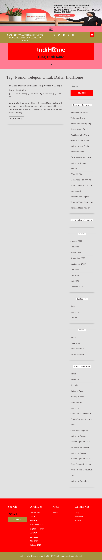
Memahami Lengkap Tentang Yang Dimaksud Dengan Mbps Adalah (82, 202)
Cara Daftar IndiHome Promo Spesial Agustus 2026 (81, 419)
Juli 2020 (75, 270)
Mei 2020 (75, 281)
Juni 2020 (75, 275)
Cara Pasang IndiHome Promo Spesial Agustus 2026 (81, 469)
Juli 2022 (75, 247)
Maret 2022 (76, 252)
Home (73, 374)
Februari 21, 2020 (19, 94)
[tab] (51, 29)
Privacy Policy (77, 397)
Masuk (74, 337)
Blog (73, 306)
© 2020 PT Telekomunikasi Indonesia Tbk (63, 556)
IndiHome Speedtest (80, 481)
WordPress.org (77, 354)
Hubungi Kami (77, 391)
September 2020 (78, 264)
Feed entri (75, 343)
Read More (17, 120)
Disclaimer (75, 385)
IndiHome (34, 94)
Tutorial (74, 318)
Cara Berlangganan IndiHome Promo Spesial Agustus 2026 (81, 436)
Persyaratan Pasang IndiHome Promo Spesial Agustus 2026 (81, 453)
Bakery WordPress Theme (31, 556)
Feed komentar (77, 349)
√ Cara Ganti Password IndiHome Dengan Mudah (81, 163)
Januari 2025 (76, 241)
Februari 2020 (77, 287)
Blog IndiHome (51, 57)
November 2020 (78, 258)
